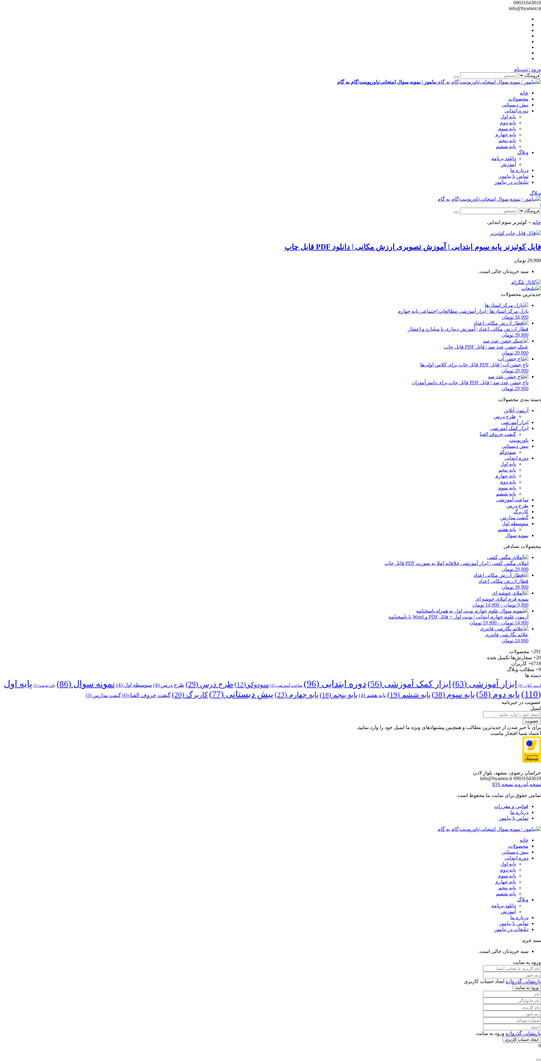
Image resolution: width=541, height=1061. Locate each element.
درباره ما (519, 170)
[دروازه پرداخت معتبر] (531, 761)
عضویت (531, 721)
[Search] (456, 77)
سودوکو (508, 452)
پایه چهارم (505, 134)
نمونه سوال (516, 535)
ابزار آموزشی (514, 422)
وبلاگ (522, 152)
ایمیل (535, 708)
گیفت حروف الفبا (498, 434)
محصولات (518, 98)
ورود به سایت (526, 987)
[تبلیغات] (531, 288)
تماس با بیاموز (513, 176)
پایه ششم (506, 146)
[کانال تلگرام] (526, 282)
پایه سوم (507, 128)
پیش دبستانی (515, 104)
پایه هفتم (507, 529)
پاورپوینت (518, 440)
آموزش (508, 164)
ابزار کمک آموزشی (509, 428)
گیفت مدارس (514, 517)
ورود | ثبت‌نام (527, 69)
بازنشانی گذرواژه (523, 981)
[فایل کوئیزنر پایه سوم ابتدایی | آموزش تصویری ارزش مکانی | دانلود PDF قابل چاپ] (515, 233)
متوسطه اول (515, 523)
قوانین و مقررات (511, 806)
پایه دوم (508, 122)
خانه (524, 93)
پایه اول (508, 116)
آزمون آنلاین (516, 410)
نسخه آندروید (527, 784)
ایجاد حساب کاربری (521, 1039)
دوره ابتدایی (516, 110)
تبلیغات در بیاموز (511, 182)
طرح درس (505, 416)
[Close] (538, 1060)
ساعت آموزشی (512, 499)
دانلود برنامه (503, 158)
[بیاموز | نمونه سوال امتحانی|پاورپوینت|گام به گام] (489, 199)
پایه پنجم (507, 140)
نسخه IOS (502, 784)
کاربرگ (520, 511)
